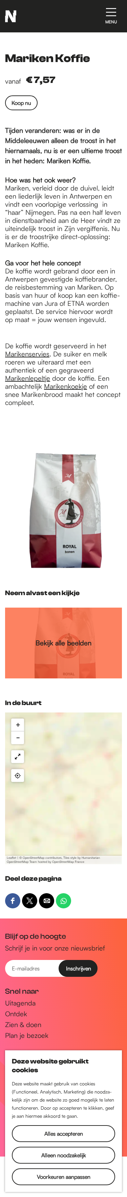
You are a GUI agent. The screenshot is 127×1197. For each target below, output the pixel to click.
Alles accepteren (63, 1133)
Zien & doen (23, 1025)
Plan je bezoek (26, 1035)
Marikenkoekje (65, 386)
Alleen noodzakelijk (63, 1155)
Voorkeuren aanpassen (63, 1176)
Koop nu (21, 102)
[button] (17, 725)
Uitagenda (20, 1003)
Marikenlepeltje (27, 378)
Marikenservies (27, 354)
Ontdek (16, 1014)
